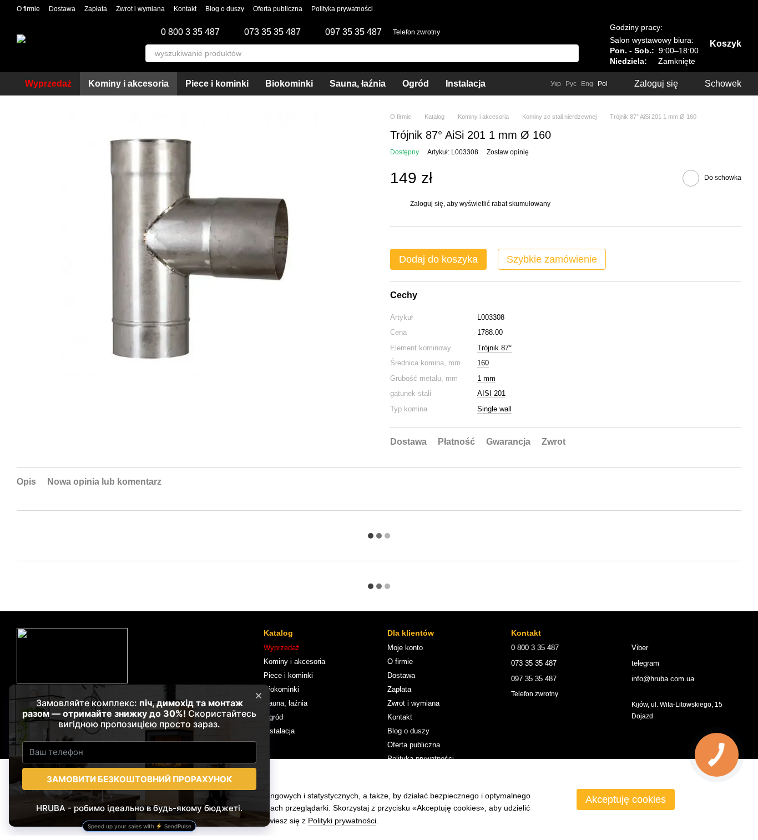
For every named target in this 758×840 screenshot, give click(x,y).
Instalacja (466, 83)
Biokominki (289, 83)
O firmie (28, 9)
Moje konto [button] (405, 647)
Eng (587, 84)
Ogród (415, 83)
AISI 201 (491, 393)
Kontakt (185, 9)
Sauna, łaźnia (358, 83)
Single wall (494, 409)
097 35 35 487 (353, 32)
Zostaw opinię (508, 152)
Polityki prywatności (342, 820)
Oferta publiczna (277, 9)
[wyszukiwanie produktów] (570, 53)
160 (483, 363)
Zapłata (95, 9)
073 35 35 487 (272, 32)
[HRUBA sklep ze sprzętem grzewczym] (72, 655)
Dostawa (62, 9)
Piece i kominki (217, 83)
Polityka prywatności (342, 9)
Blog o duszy (224, 9)
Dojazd (642, 716)
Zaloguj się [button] (426, 204)
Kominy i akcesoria (128, 83)
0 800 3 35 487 (190, 32)
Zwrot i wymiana (140, 9)
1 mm (486, 378)
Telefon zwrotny (416, 32)
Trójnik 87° (494, 348)
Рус (571, 84)
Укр (555, 84)
